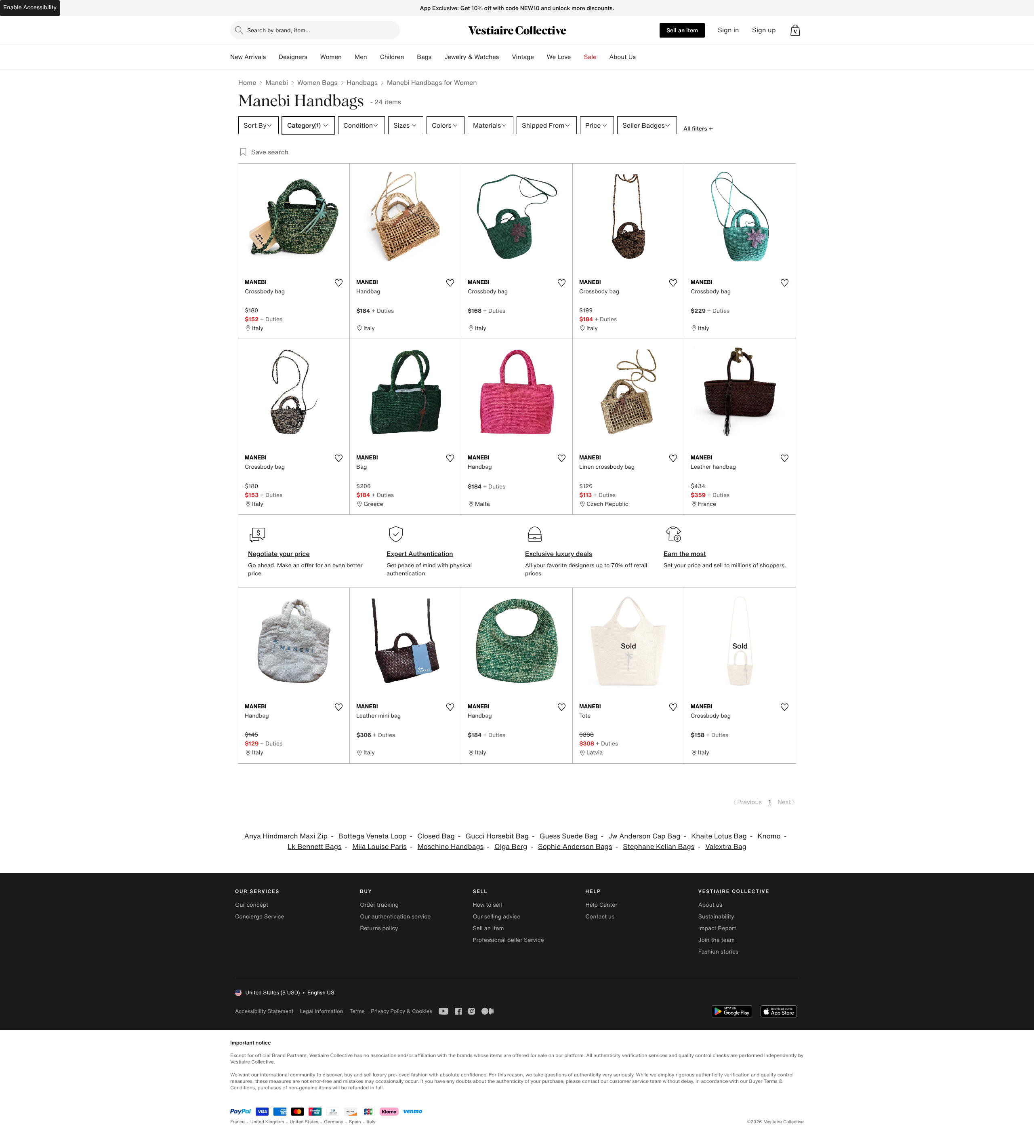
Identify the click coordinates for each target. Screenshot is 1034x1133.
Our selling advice (496, 916)
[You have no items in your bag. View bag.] (795, 30)
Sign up (764, 30)
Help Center (602, 905)
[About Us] (642, 57)
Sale (590, 57)
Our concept (251, 905)
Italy (371, 1122)
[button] (795, 30)
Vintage (523, 57)
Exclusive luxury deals (558, 553)
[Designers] (314, 57)
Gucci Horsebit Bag (497, 836)
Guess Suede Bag (569, 836)
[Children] (410, 57)
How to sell (487, 905)
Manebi (276, 82)
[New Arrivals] (272, 57)
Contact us (600, 916)
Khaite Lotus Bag (719, 836)
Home (247, 82)
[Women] (348, 57)
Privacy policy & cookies (401, 1011)
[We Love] (577, 57)
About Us (622, 57)
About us (710, 905)
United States (304, 1122)
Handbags (362, 82)
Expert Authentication (420, 553)
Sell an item (682, 30)
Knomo (769, 836)
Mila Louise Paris (379, 847)
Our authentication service (395, 916)
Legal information (321, 1011)
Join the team (716, 940)
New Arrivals (248, 57)
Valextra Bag (725, 847)
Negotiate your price (279, 553)
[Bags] (438, 57)
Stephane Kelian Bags (658, 847)
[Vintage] (540, 57)
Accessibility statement (264, 1011)
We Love (559, 57)
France (237, 1122)
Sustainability (716, 916)
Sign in (728, 30)
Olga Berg (510, 847)
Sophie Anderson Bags (575, 847)
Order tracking (379, 905)
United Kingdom (267, 1122)
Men (361, 57)
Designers (293, 57)
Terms (356, 1011)
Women (331, 57)
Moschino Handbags (451, 847)
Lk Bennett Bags (315, 847)
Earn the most (685, 553)
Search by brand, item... (278, 30)
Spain (355, 1122)
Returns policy (379, 928)
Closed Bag (435, 836)
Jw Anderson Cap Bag (644, 836)
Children (392, 57)
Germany (333, 1122)
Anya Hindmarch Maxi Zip (286, 836)
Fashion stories (718, 952)
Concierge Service (259, 916)
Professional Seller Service (508, 940)
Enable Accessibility (30, 7)
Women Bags (317, 82)
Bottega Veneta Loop (372, 836)
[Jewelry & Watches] (505, 57)
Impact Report (717, 928)
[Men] (373, 57)
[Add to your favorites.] (338, 283)
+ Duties (271, 319)
